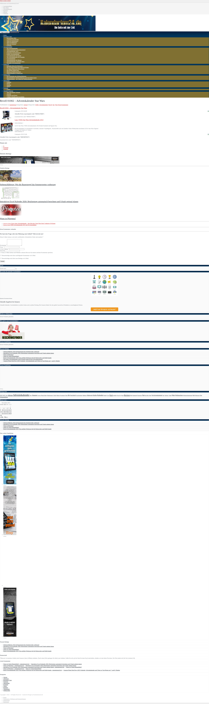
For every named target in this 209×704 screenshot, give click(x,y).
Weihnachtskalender (187, 395)
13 (7, 410)
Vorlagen (5, 13)
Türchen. (167, 395)
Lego (108, 395)
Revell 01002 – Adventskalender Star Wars (13, 108)
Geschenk (73, 395)
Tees (163, 395)
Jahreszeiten (6, 80)
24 (2, 413)
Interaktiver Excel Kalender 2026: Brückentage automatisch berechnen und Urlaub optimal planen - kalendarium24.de (33, 667)
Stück (150, 395)
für (69, 395)
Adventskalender (7, 9)
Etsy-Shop (6, 7)
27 (7, 413)
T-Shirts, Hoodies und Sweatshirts (15, 97)
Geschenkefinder (7, 6)
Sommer (9, 85)
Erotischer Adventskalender (14, 52)
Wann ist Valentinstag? (12, 41)
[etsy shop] (9, 534)
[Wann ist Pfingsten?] (10, 215)
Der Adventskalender (12, 48)
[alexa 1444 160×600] (9, 484)
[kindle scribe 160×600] (9, 636)
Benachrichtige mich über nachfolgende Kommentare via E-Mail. (19, 255)
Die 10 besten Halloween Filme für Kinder (18, 67)
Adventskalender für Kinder (14, 55)
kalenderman (13, 105)
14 (9, 410)
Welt (194, 395)
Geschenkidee (79, 395)
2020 (7, 395)
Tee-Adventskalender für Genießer (16, 57)
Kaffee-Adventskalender (13, 54)
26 (6, 413)
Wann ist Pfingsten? (8, 219)
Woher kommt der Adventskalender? (16, 50)
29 (10, 413)
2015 (1, 395)
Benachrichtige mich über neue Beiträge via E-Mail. (15, 258)
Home (5, 35)
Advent (26, 105)
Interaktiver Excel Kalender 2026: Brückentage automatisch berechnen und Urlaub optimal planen (39, 201)
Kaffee (95, 395)
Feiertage (5, 88)
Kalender (9, 45)
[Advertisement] (14, 377)
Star (53, 105)
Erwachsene (62, 395)
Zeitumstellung (4, 397)
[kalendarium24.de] (48, 30)
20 (7, 411)
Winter (8, 86)
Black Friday (44, 395)
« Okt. (1, 417)
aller (31, 395)
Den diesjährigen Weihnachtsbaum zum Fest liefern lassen (22, 77)
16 (1, 411)
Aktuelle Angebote (8, 91)
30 (1, 415)
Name (2, 247)
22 (10, 411)
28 (9, 413)
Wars (56, 105)
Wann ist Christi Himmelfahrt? (11, 356)
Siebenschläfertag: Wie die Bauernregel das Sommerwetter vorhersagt (28, 184)
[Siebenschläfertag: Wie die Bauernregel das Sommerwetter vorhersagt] (10, 181)
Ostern (8, 89)
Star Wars (147, 395)
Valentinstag (6, 689)
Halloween (6, 64)
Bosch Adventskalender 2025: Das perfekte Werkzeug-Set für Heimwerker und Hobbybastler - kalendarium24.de (32, 670)
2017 (4, 395)
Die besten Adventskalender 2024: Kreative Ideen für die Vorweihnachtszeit (22, 359)
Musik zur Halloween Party (14, 72)
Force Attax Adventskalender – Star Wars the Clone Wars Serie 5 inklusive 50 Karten (29, 223)
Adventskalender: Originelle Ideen (15, 61)
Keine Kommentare (63, 105)
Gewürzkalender (11, 58)
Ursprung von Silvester (13, 39)
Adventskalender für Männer (14, 60)
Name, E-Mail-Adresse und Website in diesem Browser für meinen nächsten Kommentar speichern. (27, 252)
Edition (58, 395)
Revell (50, 105)
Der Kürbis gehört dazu (13, 70)
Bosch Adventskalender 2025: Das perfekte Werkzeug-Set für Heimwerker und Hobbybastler (27, 358)
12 (6, 410)
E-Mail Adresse (4, 249)
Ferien (66, 395)
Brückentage (50, 395)
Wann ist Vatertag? (11, 44)
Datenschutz (6, 700)
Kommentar (3, 245)
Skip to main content (5, 0)
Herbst (8, 83)
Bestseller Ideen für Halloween (15, 66)
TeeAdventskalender (157, 395)
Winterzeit (197, 395)
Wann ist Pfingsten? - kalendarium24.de (13, 665)
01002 (37, 105)
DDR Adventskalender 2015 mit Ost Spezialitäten (19, 225)
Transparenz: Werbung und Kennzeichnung (14, 699)
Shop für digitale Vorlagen (13, 92)
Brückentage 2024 (11, 38)
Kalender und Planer (12, 95)
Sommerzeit (134, 395)
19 (6, 411)
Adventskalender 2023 (12, 51)
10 (2, 410)
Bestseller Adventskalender (14, 63)
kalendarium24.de (14, 32)
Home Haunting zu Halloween (15, 73)
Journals (9, 94)
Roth (131, 395)
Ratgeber (5, 10)
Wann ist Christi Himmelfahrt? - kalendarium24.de (16, 664)
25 (4, 413)
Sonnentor (139, 395)
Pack (111, 395)
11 (4, 410)
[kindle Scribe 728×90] (29, 163)
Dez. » (6, 417)
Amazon (34, 395)
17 (2, 411)
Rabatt (122, 395)
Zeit (201, 395)
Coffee (54, 395)
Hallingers (85, 395)
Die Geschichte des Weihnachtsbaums (16, 76)
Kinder (105, 395)
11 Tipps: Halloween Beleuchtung (15, 69)
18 (4, 411)
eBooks (5, 12)
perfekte (115, 395)
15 (10, 410)
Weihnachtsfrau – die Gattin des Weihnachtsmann (19, 79)
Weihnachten (6, 74)
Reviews (127, 395)
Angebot (39, 395)
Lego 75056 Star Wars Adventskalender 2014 (29, 120)
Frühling (9, 82)
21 (9, 411)
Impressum (6, 702)
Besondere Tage (7, 36)
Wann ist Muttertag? (12, 42)
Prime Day (119, 395)
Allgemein (6, 679)
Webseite (2, 250)
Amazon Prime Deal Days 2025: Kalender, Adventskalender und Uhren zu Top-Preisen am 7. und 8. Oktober (31, 361)
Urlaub (170, 395)
